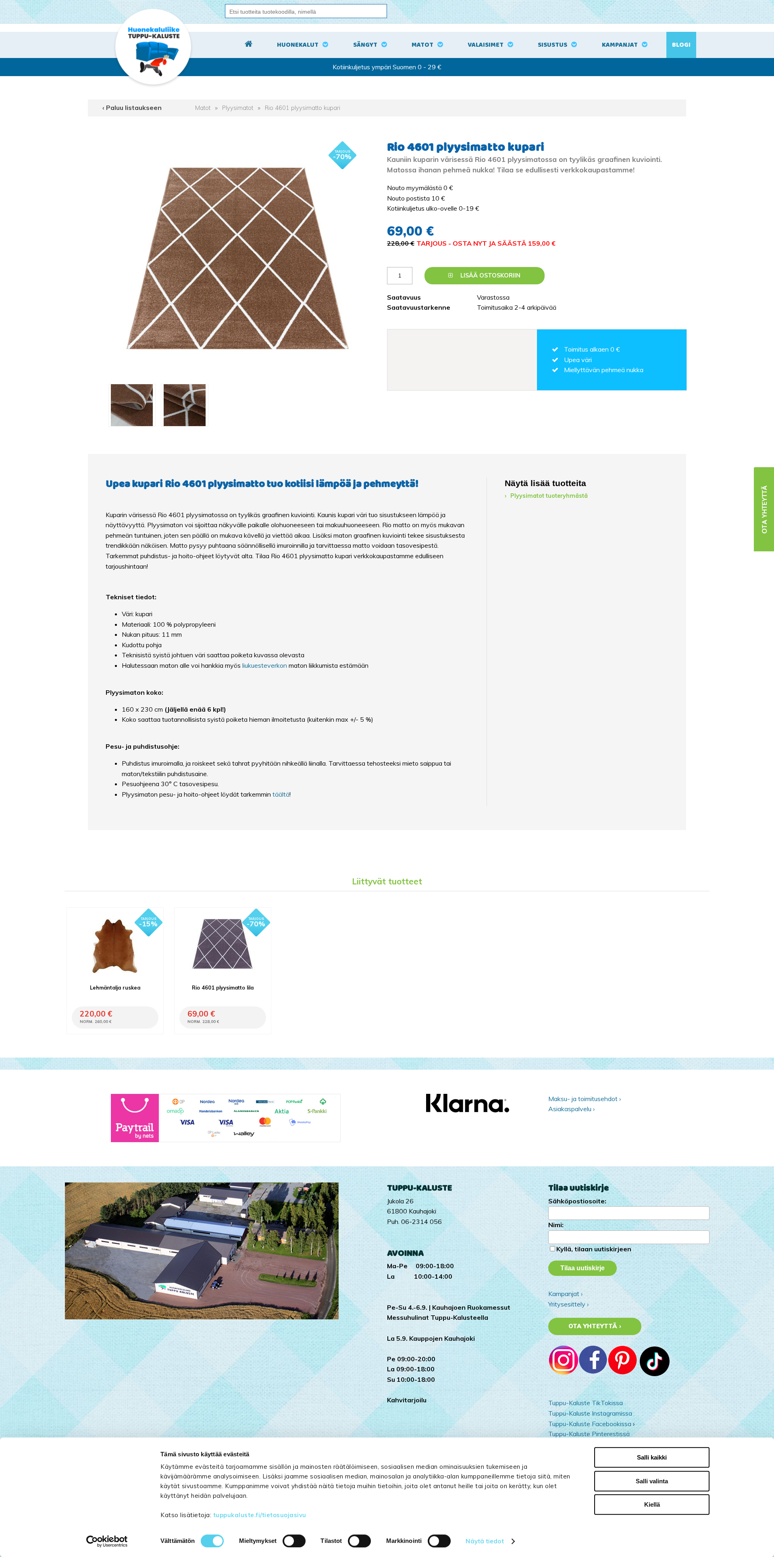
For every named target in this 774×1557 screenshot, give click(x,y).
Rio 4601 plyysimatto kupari (302, 108)
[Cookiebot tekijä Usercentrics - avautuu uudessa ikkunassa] (107, 1541)
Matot (422, 45)
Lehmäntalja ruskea (115, 987)
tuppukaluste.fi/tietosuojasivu (259, 1515)
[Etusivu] (248, 45)
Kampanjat (620, 45)
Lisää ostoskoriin (489, 275)
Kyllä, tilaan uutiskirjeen (593, 1249)
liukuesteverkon (265, 665)
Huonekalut (297, 45)
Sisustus (552, 45)
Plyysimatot (237, 108)
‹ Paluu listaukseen (132, 108)
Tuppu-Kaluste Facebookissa (589, 1424)
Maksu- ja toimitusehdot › (584, 1099)
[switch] (294, 1540)
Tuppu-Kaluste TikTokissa (585, 1403)
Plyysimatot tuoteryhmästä (549, 495)
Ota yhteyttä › (594, 1326)
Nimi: (556, 1225)
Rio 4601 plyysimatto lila (223, 987)
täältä (281, 794)
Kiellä (652, 1504)
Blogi (681, 45)
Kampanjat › (565, 1294)
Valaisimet (486, 45)
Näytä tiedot (485, 1541)
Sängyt (365, 45)
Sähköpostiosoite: (577, 1201)
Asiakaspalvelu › (571, 1109)
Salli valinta (652, 1481)
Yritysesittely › (568, 1304)
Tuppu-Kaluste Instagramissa (590, 1413)
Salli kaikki (652, 1457)
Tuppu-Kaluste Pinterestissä (589, 1434)
